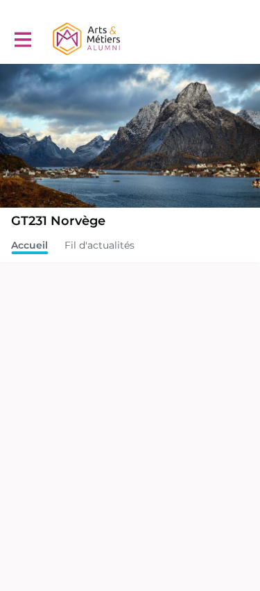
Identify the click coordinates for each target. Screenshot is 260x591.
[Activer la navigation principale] (22, 39)
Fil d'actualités (99, 245)
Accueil (29, 245)
